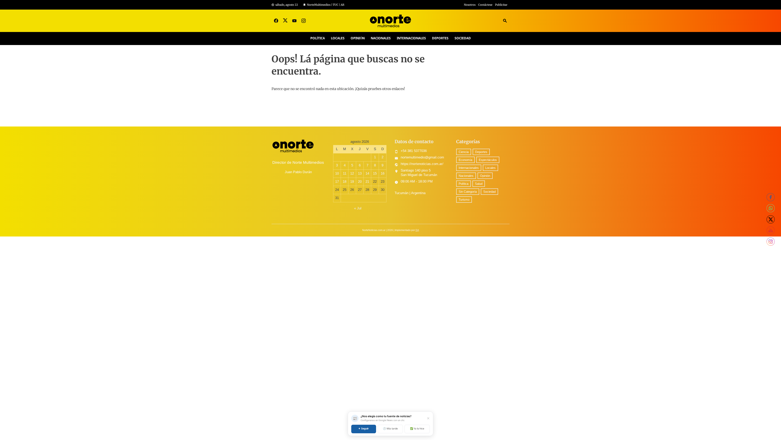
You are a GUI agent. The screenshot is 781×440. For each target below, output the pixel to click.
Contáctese (485, 5)
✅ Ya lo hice (417, 428)
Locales (338, 38)
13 (360, 173)
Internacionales (411, 38)
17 (337, 182)
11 (344, 173)
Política (317, 38)
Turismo (464, 199)
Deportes (440, 38)
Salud (478, 183)
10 (337, 173)
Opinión (358, 38)
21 (367, 182)
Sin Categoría (468, 191)
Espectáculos (488, 160)
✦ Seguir (363, 428)
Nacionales (381, 38)
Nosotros (470, 5)
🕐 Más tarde (390, 428)
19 (352, 182)
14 (367, 173)
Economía (465, 160)
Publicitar (501, 5)
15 (375, 173)
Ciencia (464, 152)
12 (352, 173)
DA (417, 230)
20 (360, 182)
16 (382, 173)
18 (344, 182)
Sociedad (463, 38)
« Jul (357, 208)
